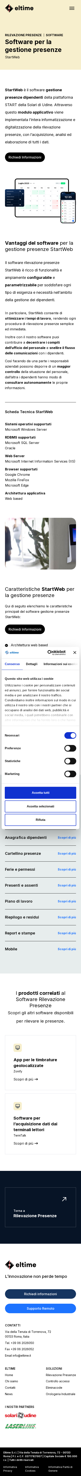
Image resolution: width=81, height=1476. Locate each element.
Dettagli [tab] (31, 664)
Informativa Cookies (32, 1468)
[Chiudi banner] (74, 652)
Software (54, 35)
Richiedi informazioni (40, 1294)
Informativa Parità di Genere (60, 1468)
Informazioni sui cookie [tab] (61, 664)
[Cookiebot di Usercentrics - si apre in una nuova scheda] (49, 652)
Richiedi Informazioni (25, 157)
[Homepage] (19, 8)
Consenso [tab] (12, 664)
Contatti (10, 1387)
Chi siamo (11, 1381)
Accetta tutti (40, 792)
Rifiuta (40, 819)
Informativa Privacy (10, 1468)
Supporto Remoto (40, 1308)
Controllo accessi (58, 1381)
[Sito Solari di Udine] (40, 1415)
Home (9, 1375)
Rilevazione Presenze (23, 35)
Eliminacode (54, 1387)
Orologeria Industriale (60, 1394)
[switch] (70, 748)
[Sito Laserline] (40, 1426)
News (9, 1394)
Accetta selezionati (40, 806)
